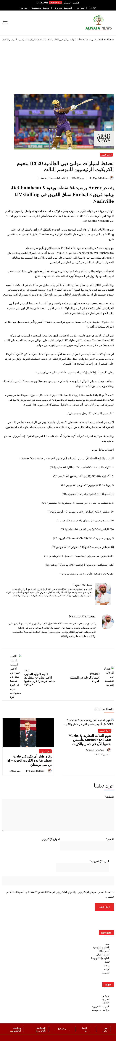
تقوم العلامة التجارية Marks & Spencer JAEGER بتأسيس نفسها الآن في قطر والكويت (90, 739)
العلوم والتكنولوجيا (100, 958)
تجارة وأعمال (103, 954)
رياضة (106, 965)
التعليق (109, 796)
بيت (108, 943)
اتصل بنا (80, 7)
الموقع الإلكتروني (50, 839)
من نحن (23, 7)
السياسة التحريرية (63, 7)
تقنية (107, 961)
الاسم (110, 839)
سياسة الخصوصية (40, 7)
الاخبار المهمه (106, 154)
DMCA (93, 7)
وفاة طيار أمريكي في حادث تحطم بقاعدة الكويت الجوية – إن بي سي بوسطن (29, 760)
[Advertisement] (58, 68)
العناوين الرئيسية (101, 947)
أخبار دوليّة (104, 951)
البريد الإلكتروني (99, 861)
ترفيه (107, 969)
